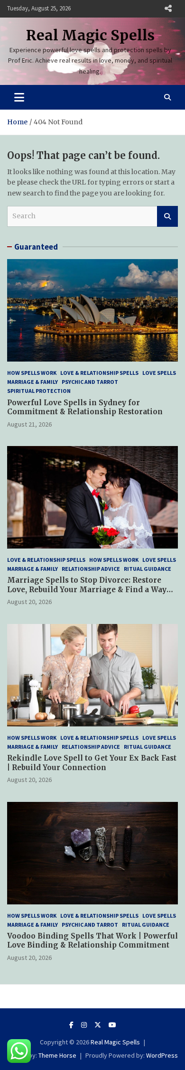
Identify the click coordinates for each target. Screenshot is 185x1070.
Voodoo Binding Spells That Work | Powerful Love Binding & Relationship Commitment (92, 940)
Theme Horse (57, 1055)
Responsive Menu (168, 8)
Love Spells (159, 372)
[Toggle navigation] (19, 97)
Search (167, 216)
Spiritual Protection (39, 390)
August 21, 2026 (29, 424)
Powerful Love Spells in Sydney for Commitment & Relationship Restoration (85, 407)
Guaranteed (36, 247)
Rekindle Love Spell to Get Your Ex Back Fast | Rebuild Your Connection (91, 763)
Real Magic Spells (90, 35)
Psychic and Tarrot (90, 381)
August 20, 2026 (29, 601)
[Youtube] (112, 1025)
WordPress (162, 1055)
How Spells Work (31, 372)
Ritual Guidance (147, 568)
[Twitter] (98, 1025)
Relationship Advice (91, 568)
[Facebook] (71, 1025)
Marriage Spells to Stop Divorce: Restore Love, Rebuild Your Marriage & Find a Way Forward (86, 589)
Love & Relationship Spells (99, 372)
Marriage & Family (32, 381)
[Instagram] (84, 1025)
